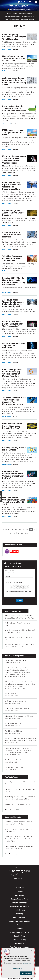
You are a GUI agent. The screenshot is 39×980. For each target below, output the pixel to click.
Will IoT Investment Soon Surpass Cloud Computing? (13, 345)
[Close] (32, 950)
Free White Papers (11, 777)
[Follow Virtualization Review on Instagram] (27, 2)
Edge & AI (15, 13)
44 (12, 529)
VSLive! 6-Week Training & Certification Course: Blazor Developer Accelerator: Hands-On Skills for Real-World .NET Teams (20, 684)
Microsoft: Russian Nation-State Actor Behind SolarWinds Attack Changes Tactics (14, 159)
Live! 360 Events (19, 910)
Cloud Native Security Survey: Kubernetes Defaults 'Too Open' (12, 426)
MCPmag (19, 914)
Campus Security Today (19, 899)
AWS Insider (19, 895)
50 (34, 529)
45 (16, 529)
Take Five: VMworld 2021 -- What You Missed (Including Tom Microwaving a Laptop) (14, 401)
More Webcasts (10, 854)
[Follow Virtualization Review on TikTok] (24, 2)
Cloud (9, 13)
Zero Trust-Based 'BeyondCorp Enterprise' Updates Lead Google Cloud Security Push (13, 303)
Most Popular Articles (13, 611)
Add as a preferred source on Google (20, 9)
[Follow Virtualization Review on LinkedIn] (19, 2)
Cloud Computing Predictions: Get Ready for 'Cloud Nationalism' (14, 36)
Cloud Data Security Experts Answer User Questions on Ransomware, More (11, 185)
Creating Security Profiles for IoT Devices (14, 449)
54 (22, 533)
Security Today (19, 936)
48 (27, 529)
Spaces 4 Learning (19, 940)
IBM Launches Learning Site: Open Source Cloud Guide (13, 132)
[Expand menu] (36, 2)
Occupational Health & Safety (19, 921)
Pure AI (19, 925)
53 (18, 533)
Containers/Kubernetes (25, 13)
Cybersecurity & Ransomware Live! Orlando (19, 716)
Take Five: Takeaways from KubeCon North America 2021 (12, 258)
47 (23, 529)
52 (14, 533)
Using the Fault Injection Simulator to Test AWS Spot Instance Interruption (14, 108)
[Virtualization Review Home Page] (19, 6)
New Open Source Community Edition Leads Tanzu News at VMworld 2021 (13, 501)
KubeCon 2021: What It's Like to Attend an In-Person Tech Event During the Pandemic (13, 281)
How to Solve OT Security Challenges (17, 804)
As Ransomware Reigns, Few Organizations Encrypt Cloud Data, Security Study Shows (14, 81)
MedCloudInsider (19, 917)
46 (19, 529)
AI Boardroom (19, 888)
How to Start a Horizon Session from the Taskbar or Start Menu (14, 58)
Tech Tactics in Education (19, 947)
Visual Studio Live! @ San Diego (15, 660)
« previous (6, 529)
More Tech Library (11, 809)
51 (11, 533)
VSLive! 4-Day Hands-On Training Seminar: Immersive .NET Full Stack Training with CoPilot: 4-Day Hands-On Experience (19, 750)
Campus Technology (19, 903)
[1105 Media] (19, 878)
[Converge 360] (19, 871)
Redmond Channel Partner (19, 932)
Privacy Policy (18, 582)
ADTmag (19, 891)
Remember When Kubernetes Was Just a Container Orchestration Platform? (13, 474)
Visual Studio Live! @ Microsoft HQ (16, 767)
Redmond (19, 928)
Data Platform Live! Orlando (14, 723)
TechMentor (19, 943)
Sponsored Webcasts (13, 817)
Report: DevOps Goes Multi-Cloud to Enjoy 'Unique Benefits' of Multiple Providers (12, 372)
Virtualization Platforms (12, 19)
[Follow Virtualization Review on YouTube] (30, 2)
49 (31, 529)
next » (26, 533)
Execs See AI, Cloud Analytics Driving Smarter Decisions (13, 212)
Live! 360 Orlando (10, 694)
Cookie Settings (17, 968)
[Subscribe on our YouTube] (11, 553)
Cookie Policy (27, 963)
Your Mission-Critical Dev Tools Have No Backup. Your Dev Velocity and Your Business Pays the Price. (20, 839)
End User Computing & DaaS (12, 16)
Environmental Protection (19, 906)
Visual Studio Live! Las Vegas (14, 760)
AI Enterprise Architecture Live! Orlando (17, 708)
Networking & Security (28, 16)
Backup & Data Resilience (27, 19)
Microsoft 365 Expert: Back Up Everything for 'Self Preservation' (12, 323)
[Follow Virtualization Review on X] (21, 2)
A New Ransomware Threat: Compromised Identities (12, 234)
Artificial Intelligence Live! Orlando (15, 701)
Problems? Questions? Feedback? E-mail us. (19, 978)
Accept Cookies (26, 973)
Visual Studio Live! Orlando (13, 731)
